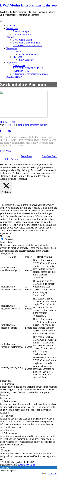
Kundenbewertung (22, 34)
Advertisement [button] (7, 430)
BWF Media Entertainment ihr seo (28, 5)
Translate (52, 473)
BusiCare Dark (49, 156)
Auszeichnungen (21, 31)
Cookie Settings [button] (8, 178)
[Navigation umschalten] (1, 21)
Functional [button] (5, 380)
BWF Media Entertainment (26, 42)
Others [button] (3, 447)
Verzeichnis (12, 28)
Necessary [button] (5, 236)
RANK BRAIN (14, 76)
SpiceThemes (11, 159)
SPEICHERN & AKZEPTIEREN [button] (17, 462)
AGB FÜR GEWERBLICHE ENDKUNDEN (28, 69)
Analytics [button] (5, 412)
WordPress (26, 156)
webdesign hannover (29, 54)
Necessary (9, 239)
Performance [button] (6, 398)
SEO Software (26, 59)
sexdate (44, 125)
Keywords (18, 51)
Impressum (11, 62)
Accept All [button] (22, 178)
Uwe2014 (10, 125)
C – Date (5, 131)
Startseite (10, 25)
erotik (21, 125)
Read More (5, 151)
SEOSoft (17, 57)
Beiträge (10, 37)
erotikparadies (32, 125)
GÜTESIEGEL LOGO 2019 (27, 45)
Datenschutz (19, 65)
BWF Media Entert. (22, 39)
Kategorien (11, 48)
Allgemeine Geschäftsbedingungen (30, 74)
